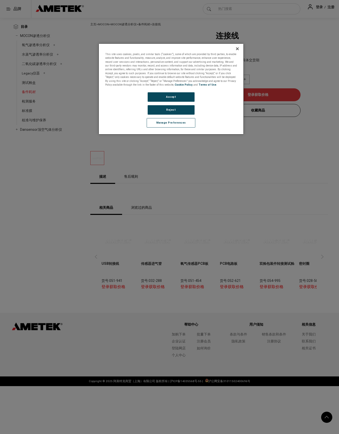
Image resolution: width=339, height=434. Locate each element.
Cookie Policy (183, 84)
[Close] (237, 49)
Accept (171, 97)
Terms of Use (207, 84)
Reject (171, 109)
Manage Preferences (171, 122)
